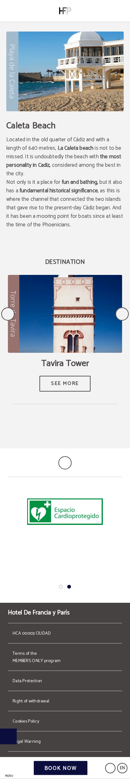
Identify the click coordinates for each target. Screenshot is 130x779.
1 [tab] (61, 587)
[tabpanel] (65, 512)
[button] (9, 768)
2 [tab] (69, 587)
